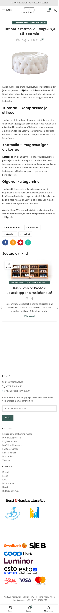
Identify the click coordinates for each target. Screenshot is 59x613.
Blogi (5, 487)
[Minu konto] (55, 10)
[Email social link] (13, 242)
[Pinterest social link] (20, 242)
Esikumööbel (17, 282)
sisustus (10, 234)
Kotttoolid (7, 156)
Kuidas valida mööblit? (37, 282)
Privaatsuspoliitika (11, 437)
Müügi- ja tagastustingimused (17, 433)
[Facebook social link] (5, 242)
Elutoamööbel (21, 22)
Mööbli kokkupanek (12, 445)
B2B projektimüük (11, 490)
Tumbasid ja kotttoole (13, 189)
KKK (4, 479)
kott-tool (33, 227)
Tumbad (6, 120)
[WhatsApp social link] (28, 242)
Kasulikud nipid (38, 22)
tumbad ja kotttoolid (25, 90)
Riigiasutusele (9, 441)
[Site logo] (29, 10)
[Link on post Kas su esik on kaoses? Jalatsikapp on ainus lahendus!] (29, 271)
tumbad (26, 234)
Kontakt (6, 472)
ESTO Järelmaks (10, 448)
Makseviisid (8, 456)
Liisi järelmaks (9, 452)
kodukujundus (13, 227)
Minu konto (8, 483)
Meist (5, 475)
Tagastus (6, 460)
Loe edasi (29, 316)
